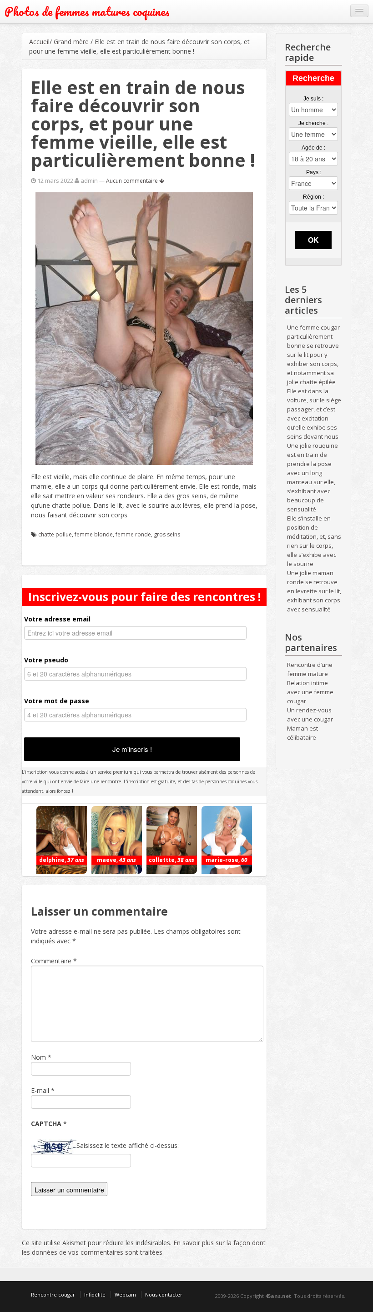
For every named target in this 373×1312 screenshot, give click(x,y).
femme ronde (133, 534)
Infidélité (95, 1294)
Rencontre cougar (53, 1294)
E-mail (40, 1090)
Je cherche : (313, 123)
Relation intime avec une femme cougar (310, 692)
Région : (313, 197)
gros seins (167, 534)
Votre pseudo (46, 660)
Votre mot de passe (56, 700)
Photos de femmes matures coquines (87, 11)
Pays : (313, 172)
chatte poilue (55, 534)
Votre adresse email (57, 619)
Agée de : (313, 148)
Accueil (39, 41)
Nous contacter (163, 1294)
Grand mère (71, 41)
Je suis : (313, 98)
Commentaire (54, 960)
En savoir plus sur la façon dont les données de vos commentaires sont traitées (144, 1247)
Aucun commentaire (132, 181)
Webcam (125, 1294)
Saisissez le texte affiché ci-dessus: (127, 1145)
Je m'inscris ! (132, 749)
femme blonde (94, 534)
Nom (38, 1057)
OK (313, 240)
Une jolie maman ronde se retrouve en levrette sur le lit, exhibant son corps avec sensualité (314, 591)
